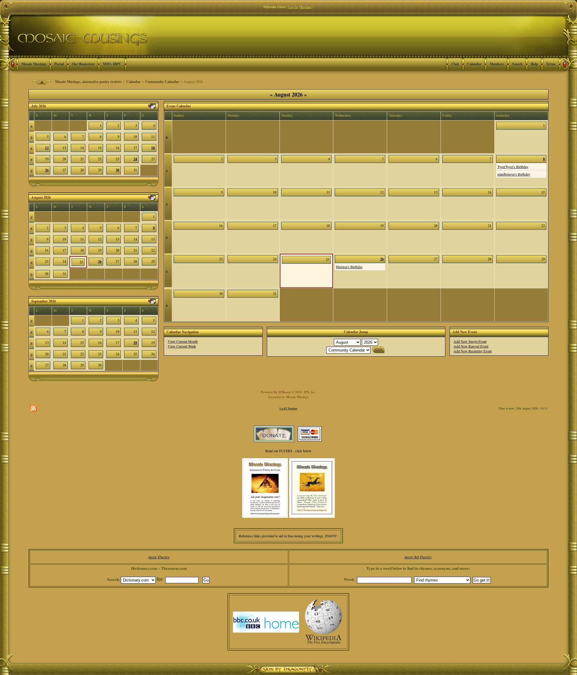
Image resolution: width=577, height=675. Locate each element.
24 (135, 158)
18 (153, 147)
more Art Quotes (418, 557)
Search (517, 63)
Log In (293, 7)
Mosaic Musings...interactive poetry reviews (88, 81)
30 (117, 170)
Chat (455, 63)
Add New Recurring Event (472, 350)
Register (306, 7)
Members (497, 63)
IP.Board (285, 392)
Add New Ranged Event (470, 346)
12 (47, 147)
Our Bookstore (83, 63)
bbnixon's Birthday (349, 266)
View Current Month (183, 341)
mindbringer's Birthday (513, 174)
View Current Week (182, 346)
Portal (59, 63)
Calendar (474, 63)
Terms (551, 63)
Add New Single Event (470, 341)
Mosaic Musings (33, 63)
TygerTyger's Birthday (512, 166)
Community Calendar (162, 81)
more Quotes (158, 557)
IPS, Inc (309, 392)
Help (534, 63)
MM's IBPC (112, 63)
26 (47, 170)
